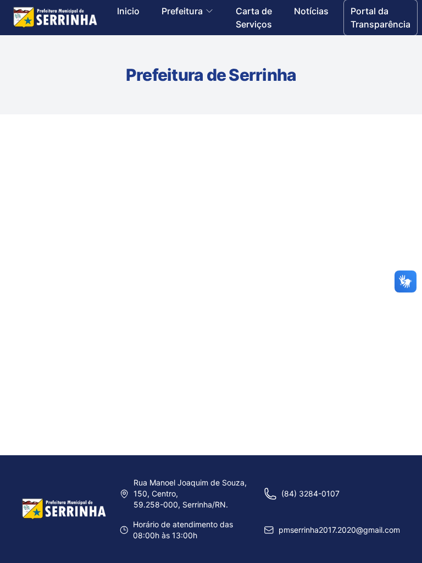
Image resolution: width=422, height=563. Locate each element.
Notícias (311, 10)
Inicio (128, 10)
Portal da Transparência (380, 17)
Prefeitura (182, 10)
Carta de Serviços (254, 17)
